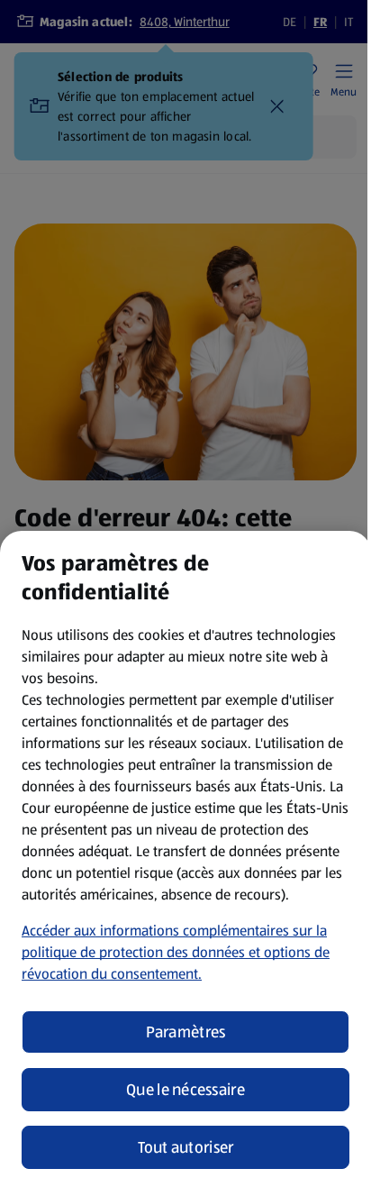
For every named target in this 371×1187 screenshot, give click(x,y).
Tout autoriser (186, 1147)
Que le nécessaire (185, 1089)
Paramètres (186, 1032)
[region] (185, 859)
